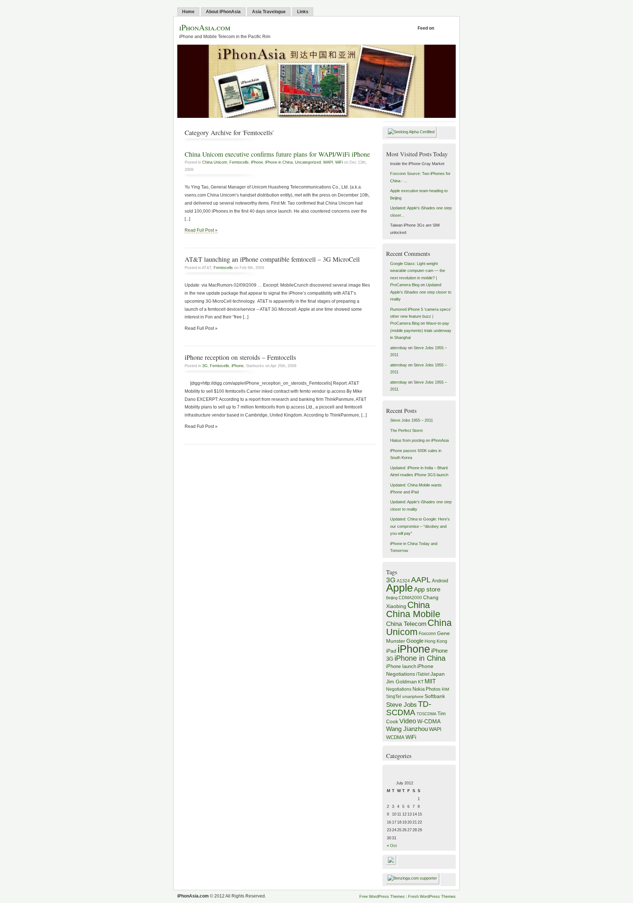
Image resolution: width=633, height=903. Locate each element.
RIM (445, 689)
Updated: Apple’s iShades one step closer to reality (420, 292)
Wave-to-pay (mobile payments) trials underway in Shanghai (420, 330)
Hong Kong (436, 641)
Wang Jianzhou (407, 728)
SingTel (393, 696)
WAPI (328, 162)
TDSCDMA (426, 714)
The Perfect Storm (406, 430)
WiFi (339, 162)
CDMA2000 (410, 597)
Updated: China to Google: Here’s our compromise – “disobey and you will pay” (420, 526)
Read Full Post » (201, 230)
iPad (391, 651)
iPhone (257, 162)
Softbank (435, 696)
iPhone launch (401, 666)
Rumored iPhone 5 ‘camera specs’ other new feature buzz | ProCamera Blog (420, 316)
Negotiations (398, 689)
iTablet (422, 674)
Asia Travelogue (269, 11)
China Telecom (406, 623)
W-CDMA (429, 721)
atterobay (398, 348)
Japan (437, 674)
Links (302, 11)
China (418, 605)
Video (407, 721)
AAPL (421, 579)
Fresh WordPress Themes (432, 896)
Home (188, 11)
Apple (399, 588)
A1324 (403, 580)
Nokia (418, 689)
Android (440, 580)
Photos (433, 689)
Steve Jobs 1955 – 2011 (411, 420)
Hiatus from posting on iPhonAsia (419, 440)
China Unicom (214, 162)
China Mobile (413, 614)
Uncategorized (308, 162)
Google (414, 641)
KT (420, 681)
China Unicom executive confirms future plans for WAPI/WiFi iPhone (277, 154)
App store (427, 589)
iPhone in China (279, 162)
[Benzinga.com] (413, 878)
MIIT (430, 681)
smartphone (412, 696)
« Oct (392, 845)
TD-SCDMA (408, 708)
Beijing (391, 598)
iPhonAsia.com (204, 27)
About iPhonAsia (223, 11)
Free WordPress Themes (382, 896)
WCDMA (395, 737)
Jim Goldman (401, 681)
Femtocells (239, 162)
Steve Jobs (401, 704)
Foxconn (427, 633)
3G (205, 365)
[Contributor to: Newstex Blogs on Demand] (391, 865)
